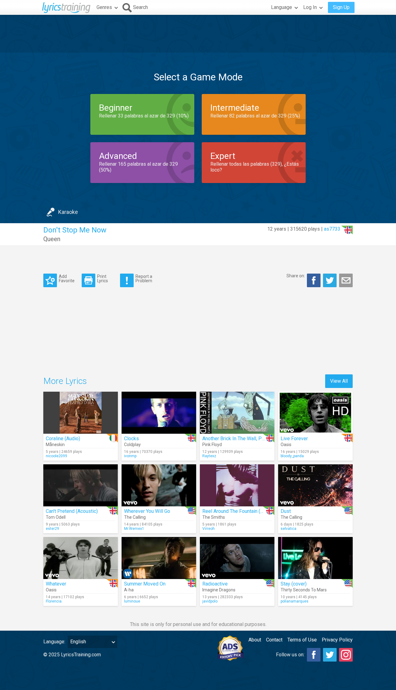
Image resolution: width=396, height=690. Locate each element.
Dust (286, 511)
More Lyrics (65, 381)
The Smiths (213, 517)
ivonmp (130, 456)
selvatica (288, 528)
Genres (104, 7)
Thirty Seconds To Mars (304, 589)
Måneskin (55, 444)
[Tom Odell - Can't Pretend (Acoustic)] (80, 485)
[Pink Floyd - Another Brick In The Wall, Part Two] (237, 413)
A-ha (129, 589)
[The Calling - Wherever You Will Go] (159, 485)
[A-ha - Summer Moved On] (159, 558)
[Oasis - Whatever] (80, 558)
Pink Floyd (212, 444)
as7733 (332, 229)
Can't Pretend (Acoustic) (72, 511)
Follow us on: (290, 655)
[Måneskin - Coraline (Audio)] (80, 413)
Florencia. (54, 601)
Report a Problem (144, 278)
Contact (274, 640)
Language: (54, 642)
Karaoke (68, 212)
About (254, 640)
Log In (310, 7)
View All (339, 381)
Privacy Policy (337, 640)
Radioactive (215, 584)
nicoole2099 (56, 456)
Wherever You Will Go (147, 511)
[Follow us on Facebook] (314, 655)
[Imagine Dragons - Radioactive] (237, 558)
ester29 (52, 528)
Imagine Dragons (218, 589)
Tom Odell (56, 517)
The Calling (135, 517)
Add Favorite (67, 278)
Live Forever (294, 438)
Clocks (131, 438)
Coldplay (132, 444)
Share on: (295, 276)
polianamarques (294, 601)
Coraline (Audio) (63, 438)
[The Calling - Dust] (315, 485)
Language (281, 7)
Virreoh (208, 528)
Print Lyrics (102, 278)
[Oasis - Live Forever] (315, 413)
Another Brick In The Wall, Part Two (240, 438)
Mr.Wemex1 (134, 528)
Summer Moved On (145, 584)
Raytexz (209, 456)
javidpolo (209, 601)
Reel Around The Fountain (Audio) (238, 511)
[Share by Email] (346, 280)
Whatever (56, 584)
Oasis (286, 444)
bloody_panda (292, 456)
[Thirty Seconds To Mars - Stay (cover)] (315, 558)
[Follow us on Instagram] (346, 655)
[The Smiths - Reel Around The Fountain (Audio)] (237, 485)
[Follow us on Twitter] (330, 655)
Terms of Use (302, 640)
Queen (51, 239)
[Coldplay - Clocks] (159, 413)
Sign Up (341, 7)
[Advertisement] (198, 34)
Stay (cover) (294, 584)
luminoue (132, 601)
